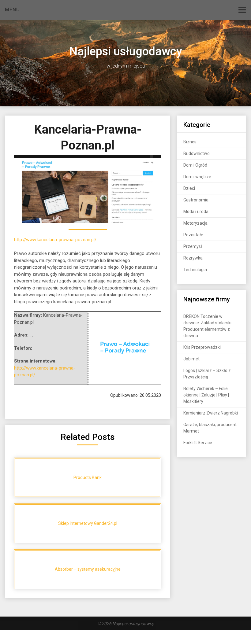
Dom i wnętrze (197, 176)
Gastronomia (195, 199)
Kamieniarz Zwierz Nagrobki (210, 413)
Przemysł (192, 246)
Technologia (195, 269)
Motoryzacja (195, 223)
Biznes (190, 141)
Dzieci (189, 188)
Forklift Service (197, 442)
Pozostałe (193, 234)
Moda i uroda (195, 211)
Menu (12, 10)
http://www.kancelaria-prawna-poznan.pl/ (55, 239)
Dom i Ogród (195, 165)
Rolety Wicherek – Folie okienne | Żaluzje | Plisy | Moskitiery (206, 395)
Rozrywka (193, 258)
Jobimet (191, 358)
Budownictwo (196, 153)
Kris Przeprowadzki (202, 347)
